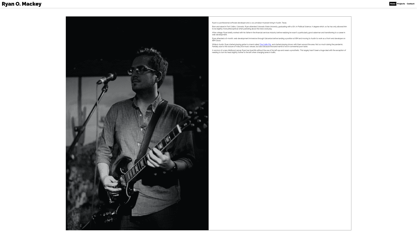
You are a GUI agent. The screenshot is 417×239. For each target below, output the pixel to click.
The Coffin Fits (265, 44)
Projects (401, 4)
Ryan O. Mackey (21, 4)
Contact (410, 4)
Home (392, 4)
